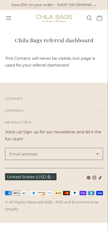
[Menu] (8, 18)
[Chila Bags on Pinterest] (88, 178)
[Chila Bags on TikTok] (100, 178)
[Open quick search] (89, 18)
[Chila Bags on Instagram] (94, 178)
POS (59, 202)
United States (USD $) (29, 176)
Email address (22, 148)
